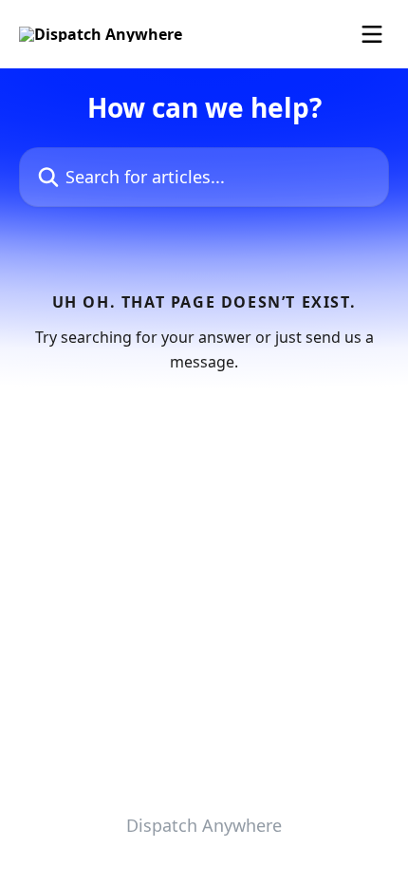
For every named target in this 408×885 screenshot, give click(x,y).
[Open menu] (372, 34)
